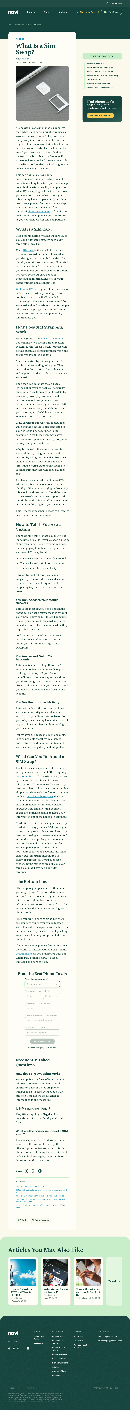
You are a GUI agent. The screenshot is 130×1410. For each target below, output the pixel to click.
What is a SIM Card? (95, 63)
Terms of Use (30, 1388)
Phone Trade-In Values (58, 1349)
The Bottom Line (94, 80)
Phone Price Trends (57, 1342)
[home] (13, 12)
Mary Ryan (26, 59)
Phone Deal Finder (39, 211)
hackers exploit (53, 338)
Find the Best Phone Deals (98, 84)
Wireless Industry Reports (81, 1346)
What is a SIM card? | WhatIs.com (30, 1186)
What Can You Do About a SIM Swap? (103, 76)
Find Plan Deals (111, 12)
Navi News (78, 1341)
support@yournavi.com (108, 1337)
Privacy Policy (13, 1388)
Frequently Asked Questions (100, 88)
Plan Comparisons (60, 1363)
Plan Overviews (59, 1359)
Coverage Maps (59, 1371)
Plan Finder (39, 1343)
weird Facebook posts (40, 796)
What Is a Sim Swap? (33, 24)
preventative (28, 776)
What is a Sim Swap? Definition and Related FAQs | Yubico (40, 1196)
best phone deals (26, 953)
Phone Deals (57, 1337)
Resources (12, 24)
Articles (21, 24)
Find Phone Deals (88, 12)
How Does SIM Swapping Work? (100, 67)
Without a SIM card (27, 289)
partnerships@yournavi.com (110, 1341)
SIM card (28, 250)
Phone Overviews (59, 1354)
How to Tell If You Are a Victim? (100, 72)
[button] (31, 12)
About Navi (117, 3)
